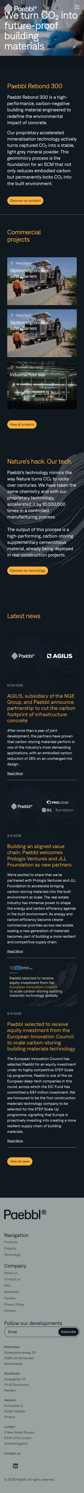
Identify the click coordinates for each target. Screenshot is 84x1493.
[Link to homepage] (14, 9)
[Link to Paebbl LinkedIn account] (15, 1466)
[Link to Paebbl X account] (7, 1466)
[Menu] (77, 7)
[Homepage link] (25, 1215)
